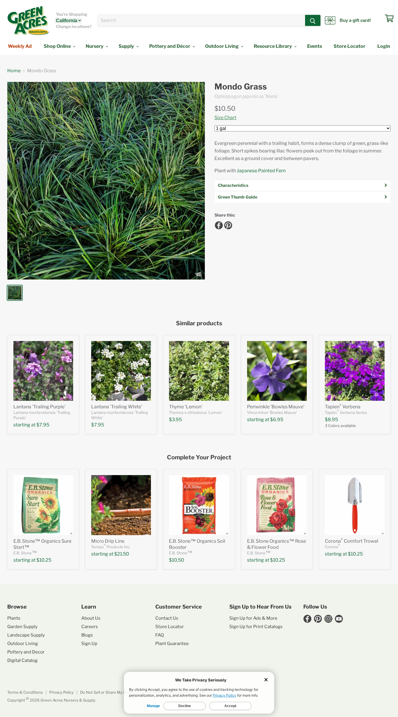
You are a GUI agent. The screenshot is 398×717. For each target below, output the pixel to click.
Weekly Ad (20, 46)
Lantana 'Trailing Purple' (39, 407)
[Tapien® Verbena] (355, 371)
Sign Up (89, 643)
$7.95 (42, 425)
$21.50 (121, 554)
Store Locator (349, 46)
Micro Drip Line (107, 541)
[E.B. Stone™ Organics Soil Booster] (199, 505)
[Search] (312, 20)
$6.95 (276, 419)
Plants (13, 618)
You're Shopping (71, 14)
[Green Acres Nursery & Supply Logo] (28, 20)
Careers (89, 626)
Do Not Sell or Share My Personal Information (120, 692)
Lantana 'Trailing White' (116, 407)
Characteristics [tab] (233, 185)
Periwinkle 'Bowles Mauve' (275, 407)
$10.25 (43, 560)
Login (383, 46)
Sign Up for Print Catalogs (256, 626)
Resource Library (273, 46)
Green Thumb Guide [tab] (237, 196)
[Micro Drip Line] (121, 505)
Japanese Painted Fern (261, 170)
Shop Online (58, 46)
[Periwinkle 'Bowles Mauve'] (277, 371)
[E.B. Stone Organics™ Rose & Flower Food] (277, 505)
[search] (201, 20)
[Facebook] (217, 224)
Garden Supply (22, 626)
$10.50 (224, 108)
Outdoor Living (222, 46)
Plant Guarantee (172, 643)
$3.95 (175, 419)
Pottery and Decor (26, 652)
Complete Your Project (199, 457)
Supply (127, 46)
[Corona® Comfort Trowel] (355, 505)
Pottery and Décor (170, 46)
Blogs (87, 635)
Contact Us (166, 618)
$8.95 (331, 419)
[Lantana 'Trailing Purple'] (43, 371)
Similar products (199, 323)
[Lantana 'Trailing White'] (121, 371)
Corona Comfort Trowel (351, 541)
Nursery (95, 46)
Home (14, 70)
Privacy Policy (61, 692)
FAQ (159, 635)
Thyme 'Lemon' (185, 407)
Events (314, 46)
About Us (91, 618)
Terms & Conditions (25, 692)
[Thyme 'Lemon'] (199, 371)
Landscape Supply (26, 635)
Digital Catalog (22, 660)
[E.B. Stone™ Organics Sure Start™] (43, 505)
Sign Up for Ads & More (253, 618)
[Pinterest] (227, 224)
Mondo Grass (240, 87)
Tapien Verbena (342, 407)
